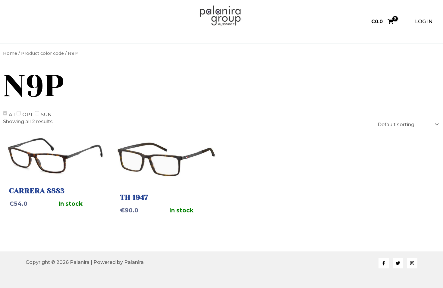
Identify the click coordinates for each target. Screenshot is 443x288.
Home (10, 53)
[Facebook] (384, 263)
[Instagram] (412, 263)
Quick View (55, 171)
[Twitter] (398, 263)
